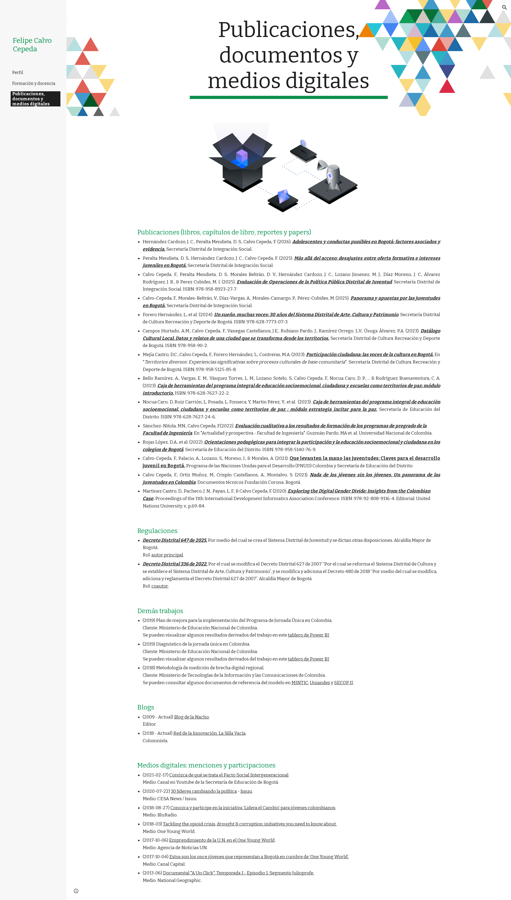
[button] (504, 7)
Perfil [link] (17, 72)
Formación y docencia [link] (33, 83)
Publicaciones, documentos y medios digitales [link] (31, 98)
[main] (289, 58)
